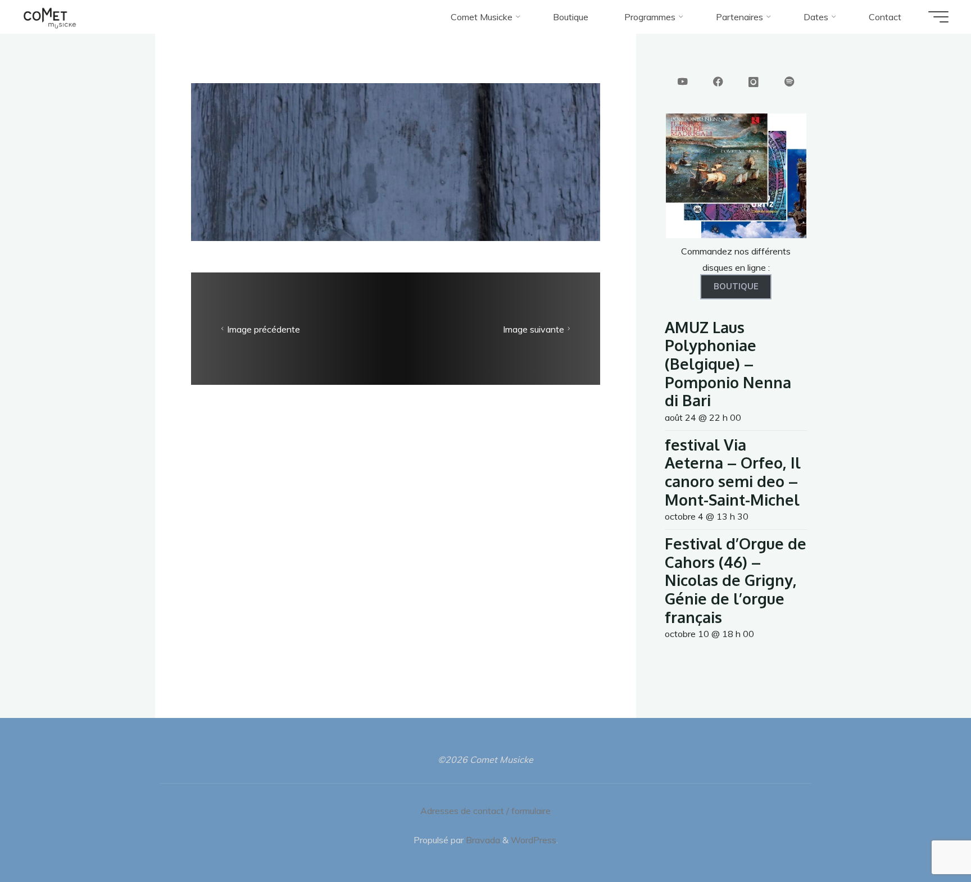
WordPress (533, 839)
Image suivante (533, 329)
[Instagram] (753, 83)
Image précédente (263, 329)
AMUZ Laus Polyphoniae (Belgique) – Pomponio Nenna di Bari (728, 363)
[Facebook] (718, 83)
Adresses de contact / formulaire (485, 810)
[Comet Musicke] (49, 16)
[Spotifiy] (789, 83)
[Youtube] (683, 83)
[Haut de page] (927, 838)
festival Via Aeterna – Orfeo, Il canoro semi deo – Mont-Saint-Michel (733, 472)
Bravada (482, 839)
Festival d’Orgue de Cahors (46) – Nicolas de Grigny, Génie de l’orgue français (735, 580)
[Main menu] (938, 16)
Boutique (736, 286)
